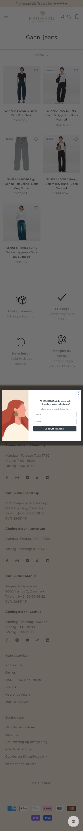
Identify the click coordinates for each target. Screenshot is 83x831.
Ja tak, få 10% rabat (54, 428)
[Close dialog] (78, 392)
